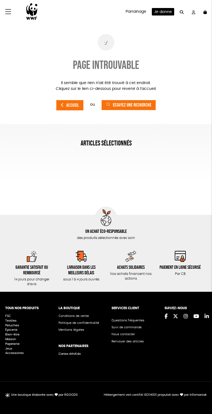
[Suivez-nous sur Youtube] (196, 316)
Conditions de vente (74, 315)
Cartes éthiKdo (70, 353)
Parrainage (136, 12)
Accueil (72, 105)
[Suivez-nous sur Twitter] (175, 316)
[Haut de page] (200, 391)
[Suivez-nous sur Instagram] (186, 316)
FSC (8, 315)
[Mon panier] (205, 12)
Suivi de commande (127, 327)
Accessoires (15, 353)
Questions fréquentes (128, 320)
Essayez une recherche (132, 105)
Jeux (8, 348)
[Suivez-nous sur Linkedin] (207, 316)
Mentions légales (71, 329)
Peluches (12, 325)
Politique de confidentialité (79, 322)
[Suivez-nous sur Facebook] (166, 316)
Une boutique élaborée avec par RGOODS (44, 394)
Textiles (11, 320)
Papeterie (12, 343)
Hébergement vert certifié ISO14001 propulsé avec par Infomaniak (155, 394)
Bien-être (12, 334)
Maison (10, 339)
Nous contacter (123, 334)
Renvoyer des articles (128, 341)
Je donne (163, 12)
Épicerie (11, 329)
